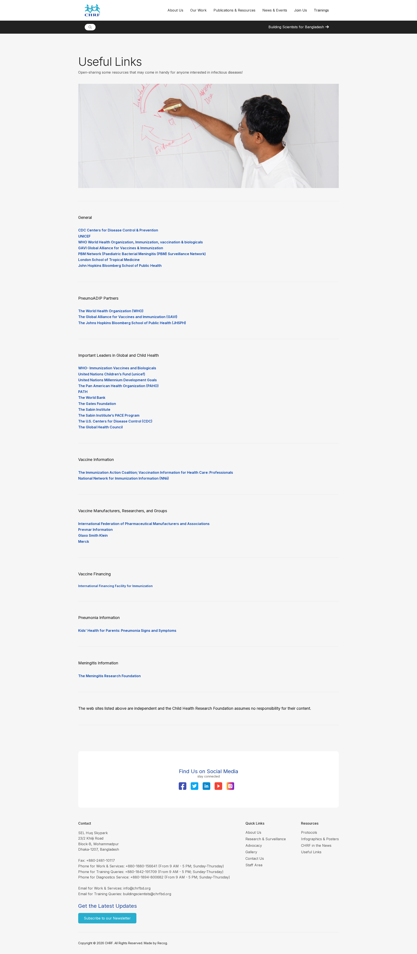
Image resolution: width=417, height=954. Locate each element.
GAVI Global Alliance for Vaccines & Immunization (120, 248)
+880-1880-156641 (141, 866)
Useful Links (311, 852)
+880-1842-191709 (141, 872)
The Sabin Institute (94, 409)
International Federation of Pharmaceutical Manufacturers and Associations (144, 524)
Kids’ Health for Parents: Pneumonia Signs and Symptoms (127, 630)
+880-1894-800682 (146, 877)
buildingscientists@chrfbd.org (147, 894)
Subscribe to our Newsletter (107, 918)
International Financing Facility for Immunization (115, 586)
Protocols (309, 832)
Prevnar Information (95, 529)
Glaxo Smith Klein (93, 535)
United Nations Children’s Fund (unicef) (111, 374)
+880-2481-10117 (100, 860)
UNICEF (84, 236)
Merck (83, 541)
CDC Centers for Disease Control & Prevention (118, 230)
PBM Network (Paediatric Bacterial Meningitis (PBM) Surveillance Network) (142, 254)
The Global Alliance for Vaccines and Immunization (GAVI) (127, 317)
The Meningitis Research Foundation (109, 676)
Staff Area (253, 865)
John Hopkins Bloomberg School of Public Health (120, 265)
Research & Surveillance (265, 839)
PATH (83, 392)
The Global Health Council (100, 427)
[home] (124, 10)
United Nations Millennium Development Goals (117, 380)
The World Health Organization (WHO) (111, 311)
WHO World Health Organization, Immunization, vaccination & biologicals (140, 242)
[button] (175, 10)
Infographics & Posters (320, 839)
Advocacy (253, 845)
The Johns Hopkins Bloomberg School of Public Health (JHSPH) (132, 323)
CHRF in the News (316, 845)
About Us (253, 832)
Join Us (300, 10)
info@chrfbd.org (137, 888)
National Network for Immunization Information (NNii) (123, 478)
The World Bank (91, 397)
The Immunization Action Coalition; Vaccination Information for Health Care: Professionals (155, 472)
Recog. (162, 943)
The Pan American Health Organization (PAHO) (118, 386)
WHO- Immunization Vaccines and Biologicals (117, 368)
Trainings (321, 10)
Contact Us (254, 858)
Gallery (251, 852)
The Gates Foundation (97, 403)
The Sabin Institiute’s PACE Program (108, 415)
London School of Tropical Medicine (109, 259)
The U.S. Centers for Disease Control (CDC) (115, 421)
